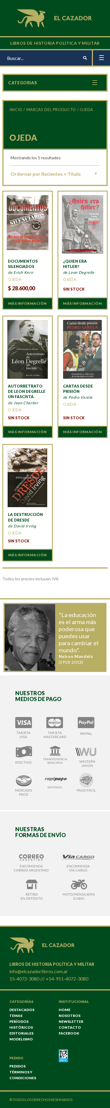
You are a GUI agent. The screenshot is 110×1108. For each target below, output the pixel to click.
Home (64, 1010)
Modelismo (21, 1039)
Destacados (21, 1010)
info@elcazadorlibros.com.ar (38, 971)
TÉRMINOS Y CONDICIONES (22, 1075)
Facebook (69, 1033)
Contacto (70, 1027)
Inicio (16, 109)
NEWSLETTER (71, 1021)
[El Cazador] (55, 17)
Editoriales (21, 1033)
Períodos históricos (21, 1024)
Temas (15, 1015)
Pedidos (17, 1066)
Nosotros (69, 1015)
